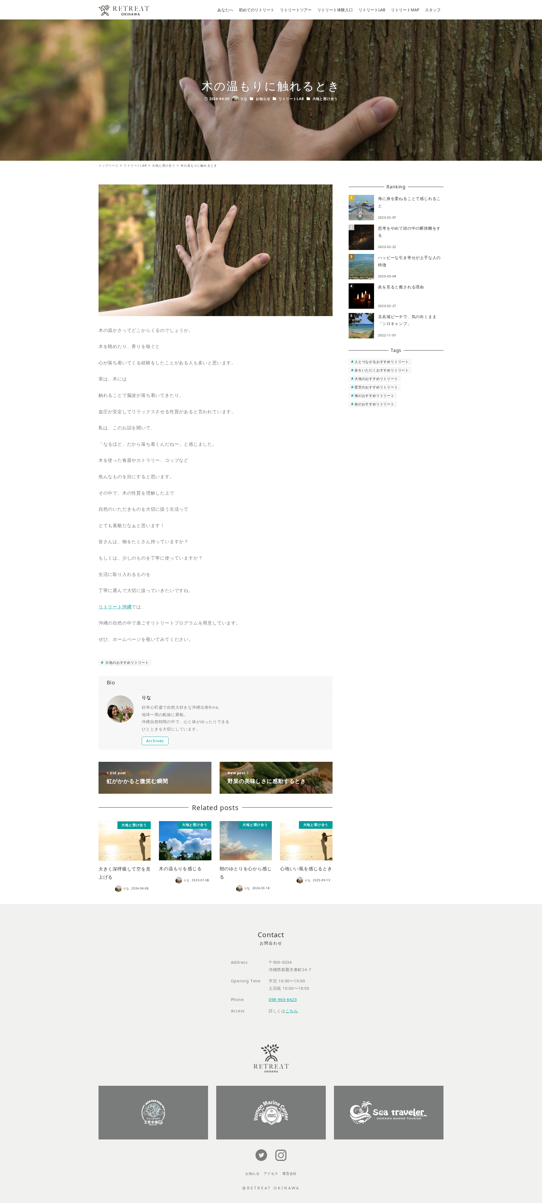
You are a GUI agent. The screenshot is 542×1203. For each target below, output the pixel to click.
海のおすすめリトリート (374, 395)
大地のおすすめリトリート (126, 662)
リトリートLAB (291, 98)
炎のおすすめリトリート (374, 404)
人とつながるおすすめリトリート (382, 361)
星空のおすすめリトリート (376, 387)
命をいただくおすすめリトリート (382, 370)
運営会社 (289, 1173)
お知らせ (263, 98)
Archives (155, 740)
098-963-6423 (283, 999)
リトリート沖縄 (115, 607)
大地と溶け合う (325, 98)
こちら (291, 1010)
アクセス (271, 1173)
